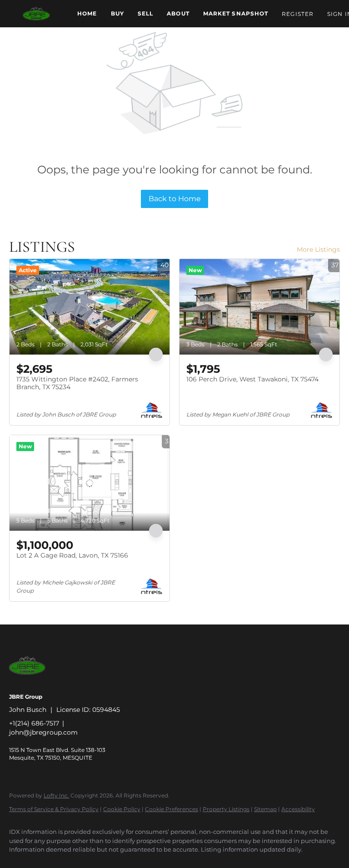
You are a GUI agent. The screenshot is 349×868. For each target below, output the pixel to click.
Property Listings (226, 809)
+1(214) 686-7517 (34, 723)
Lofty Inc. (56, 795)
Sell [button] (145, 13)
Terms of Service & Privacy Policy (54, 809)
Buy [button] (117, 13)
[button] (36, 13)
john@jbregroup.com (43, 732)
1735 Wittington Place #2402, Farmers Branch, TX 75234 (77, 383)
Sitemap (265, 809)
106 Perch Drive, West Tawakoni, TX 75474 (252, 379)
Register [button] (298, 13)
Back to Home (175, 198)
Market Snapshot (236, 13)
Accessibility (298, 809)
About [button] (178, 13)
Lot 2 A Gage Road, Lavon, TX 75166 (72, 555)
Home (87, 13)
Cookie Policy (121, 809)
